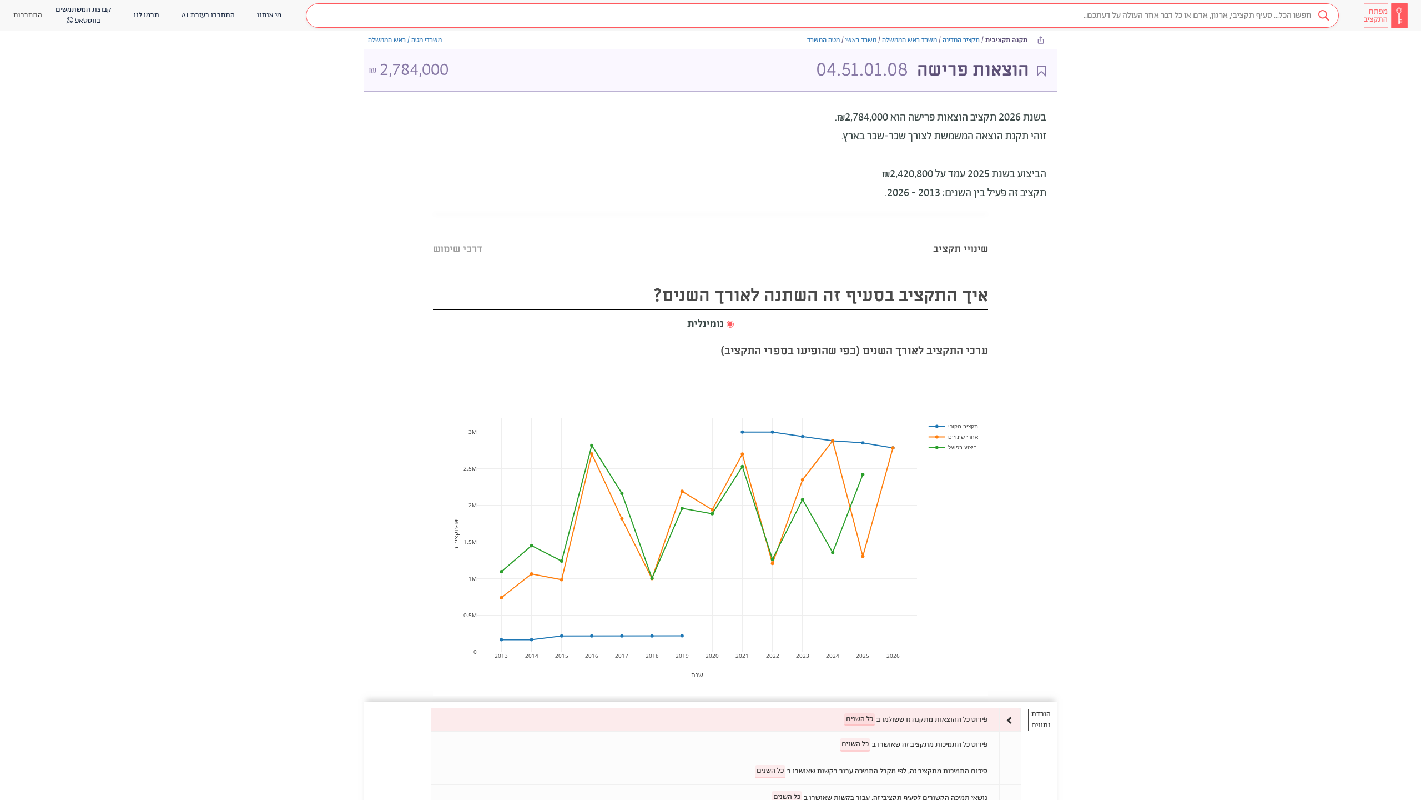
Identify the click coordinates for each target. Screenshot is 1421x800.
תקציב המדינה (961, 40)
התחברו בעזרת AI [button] (208, 15)
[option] (726, 720)
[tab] (960, 235)
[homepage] (1385, 15)
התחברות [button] (27, 15)
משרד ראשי (860, 40)
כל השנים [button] (859, 719)
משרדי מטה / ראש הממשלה (405, 40)
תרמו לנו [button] (146, 15)
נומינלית (705, 324)
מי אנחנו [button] (269, 15)
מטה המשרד (823, 40)
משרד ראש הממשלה (909, 40)
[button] (822, 15)
